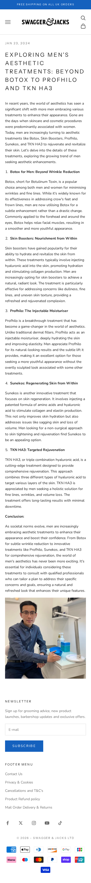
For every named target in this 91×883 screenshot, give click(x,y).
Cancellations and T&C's (24, 790)
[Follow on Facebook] (7, 823)
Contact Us (13, 774)
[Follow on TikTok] (60, 823)
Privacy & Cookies (19, 782)
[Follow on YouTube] (47, 823)
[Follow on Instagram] (33, 823)
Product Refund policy (22, 799)
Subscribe (24, 746)
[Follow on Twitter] (20, 823)
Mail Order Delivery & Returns (28, 807)
